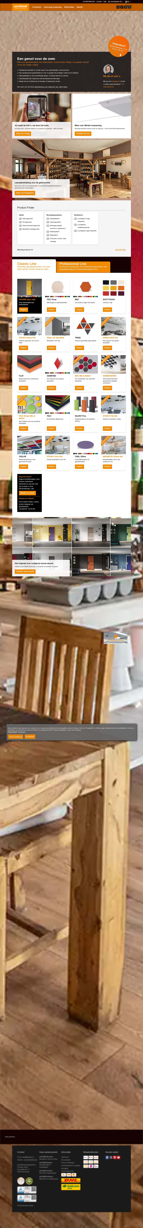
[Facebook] (107, 1157)
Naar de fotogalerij (25, 193)
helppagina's (116, 81)
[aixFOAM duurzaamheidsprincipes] (21, 1181)
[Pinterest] (114, 1157)
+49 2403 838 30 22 (30, 1160)
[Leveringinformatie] (71, 1181)
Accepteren (30, 733)
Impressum (65, 1157)
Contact (99, 1)
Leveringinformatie (67, 1171)
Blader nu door (27, 493)
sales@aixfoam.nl (28, 1157)
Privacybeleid (65, 1160)
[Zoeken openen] (118, 7)
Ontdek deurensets (25, 571)
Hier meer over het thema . (42, 87)
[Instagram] (111, 1157)
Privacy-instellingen (15, 733)
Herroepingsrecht (67, 1165)
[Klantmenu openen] (121, 7)
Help (104, 1)
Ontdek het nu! (83, 134)
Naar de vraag (23, 134)
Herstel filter (120, 250)
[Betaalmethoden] (92, 1162)
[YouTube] (118, 1157)
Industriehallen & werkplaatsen (45, 1165)
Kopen (23, 310)
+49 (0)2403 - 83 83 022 (27, 509)
